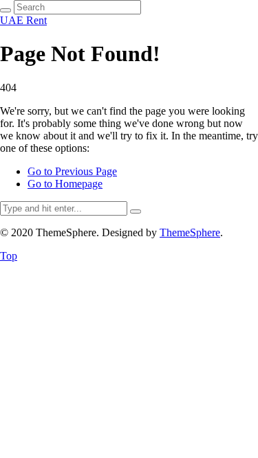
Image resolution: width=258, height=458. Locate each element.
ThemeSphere (190, 232)
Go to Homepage (65, 184)
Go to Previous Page (72, 171)
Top (8, 256)
